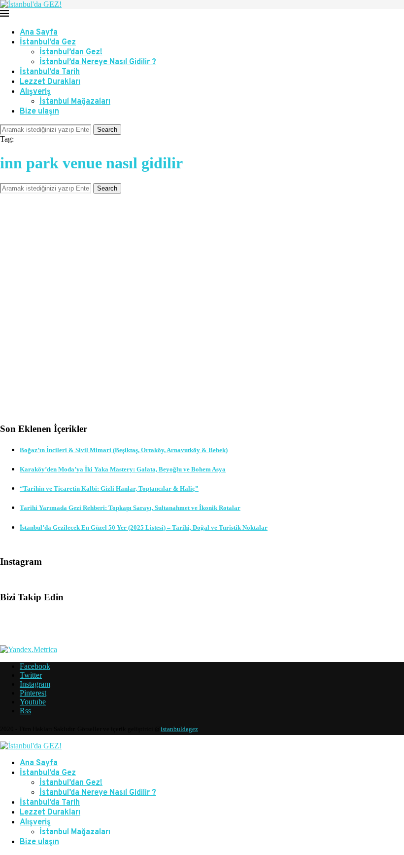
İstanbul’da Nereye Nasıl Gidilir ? (97, 62)
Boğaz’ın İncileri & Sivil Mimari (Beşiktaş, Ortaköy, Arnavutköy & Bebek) (124, 450)
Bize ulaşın (39, 112)
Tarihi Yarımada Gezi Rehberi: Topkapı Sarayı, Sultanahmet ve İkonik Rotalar (130, 507)
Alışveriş (35, 92)
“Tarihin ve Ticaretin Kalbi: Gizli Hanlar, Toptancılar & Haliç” (109, 488)
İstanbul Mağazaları (74, 102)
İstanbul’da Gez (48, 42)
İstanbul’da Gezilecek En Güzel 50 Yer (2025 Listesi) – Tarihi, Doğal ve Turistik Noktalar (144, 527)
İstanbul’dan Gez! (70, 52)
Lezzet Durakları (50, 82)
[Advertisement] (202, 315)
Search (107, 129)
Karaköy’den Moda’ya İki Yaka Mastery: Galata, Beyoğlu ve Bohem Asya (123, 469)
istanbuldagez (179, 729)
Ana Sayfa (39, 33)
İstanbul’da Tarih (50, 72)
